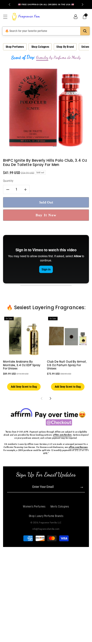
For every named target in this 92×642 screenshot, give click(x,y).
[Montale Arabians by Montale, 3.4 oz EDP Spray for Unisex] (24, 336)
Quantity (8, 180)
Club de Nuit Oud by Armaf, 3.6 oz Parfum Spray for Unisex (67, 365)
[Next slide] (82, 4)
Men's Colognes (59, 506)
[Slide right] (50, 398)
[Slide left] (41, 398)
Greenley (42, 57)
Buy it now (46, 215)
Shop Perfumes (15, 46)
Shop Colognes (40, 46)
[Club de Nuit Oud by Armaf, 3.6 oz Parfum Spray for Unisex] (68, 336)
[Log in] (75, 16)
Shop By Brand (65, 46)
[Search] (85, 31)
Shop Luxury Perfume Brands (46, 516)
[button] (7, 16)
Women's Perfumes (34, 506)
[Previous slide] (9, 4)
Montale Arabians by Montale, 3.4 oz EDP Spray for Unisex (21, 365)
